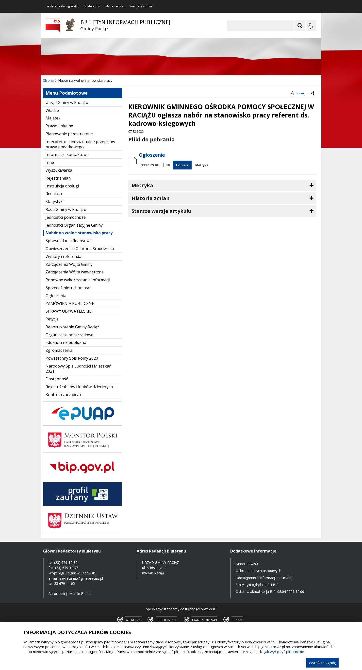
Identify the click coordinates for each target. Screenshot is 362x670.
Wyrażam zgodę (322, 662)
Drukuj (300, 93)
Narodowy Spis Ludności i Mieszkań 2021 (79, 368)
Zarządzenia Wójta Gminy (69, 264)
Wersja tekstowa (141, 6)
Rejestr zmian (58, 178)
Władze (52, 110)
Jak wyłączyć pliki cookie (284, 651)
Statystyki (55, 201)
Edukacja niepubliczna (66, 342)
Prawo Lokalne (59, 126)
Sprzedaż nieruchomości (68, 287)
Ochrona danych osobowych (258, 570)
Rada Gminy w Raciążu (66, 209)
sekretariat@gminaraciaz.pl (81, 578)
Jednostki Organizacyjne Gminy (74, 225)
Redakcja (54, 193)
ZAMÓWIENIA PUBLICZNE (70, 303)
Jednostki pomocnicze (66, 217)
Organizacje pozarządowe (69, 334)
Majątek (53, 118)
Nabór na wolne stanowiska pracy (79, 232)
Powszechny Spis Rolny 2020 (72, 358)
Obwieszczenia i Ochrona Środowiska (80, 248)
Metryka (202, 165)
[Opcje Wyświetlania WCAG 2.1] (311, 25)
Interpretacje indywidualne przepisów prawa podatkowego (80, 144)
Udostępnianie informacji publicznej (264, 577)
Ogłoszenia (56, 295)
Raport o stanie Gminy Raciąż (72, 327)
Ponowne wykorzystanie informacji (78, 280)
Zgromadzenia (59, 350)
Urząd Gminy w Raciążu (67, 102)
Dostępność (91, 6)
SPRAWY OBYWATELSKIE (68, 311)
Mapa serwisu (115, 6)
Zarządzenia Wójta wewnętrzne (75, 272)
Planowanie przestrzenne (69, 133)
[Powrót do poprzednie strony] (313, 93)
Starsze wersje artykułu (161, 211)
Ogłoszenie (152, 155)
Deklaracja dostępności (62, 6)
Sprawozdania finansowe (69, 240)
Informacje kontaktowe (67, 154)
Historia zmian (151, 198)
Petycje (52, 319)
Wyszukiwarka (59, 170)
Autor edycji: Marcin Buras (69, 593)
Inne (50, 162)
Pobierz (182, 165)
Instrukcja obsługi (62, 186)
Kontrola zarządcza (63, 394)
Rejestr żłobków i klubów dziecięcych (79, 386)
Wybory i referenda (63, 256)
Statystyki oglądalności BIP (257, 584)
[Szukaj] (300, 25)
